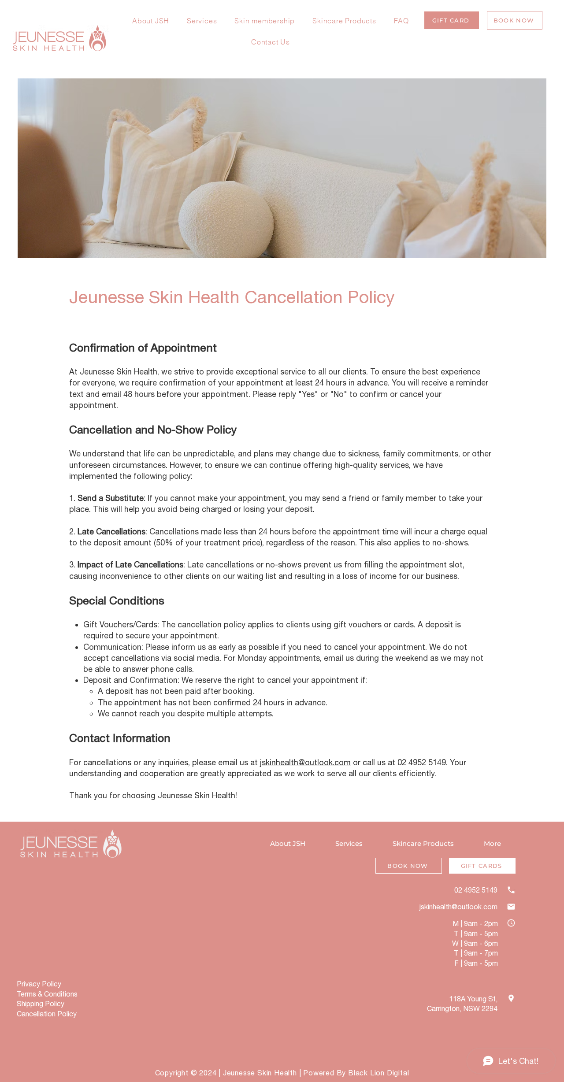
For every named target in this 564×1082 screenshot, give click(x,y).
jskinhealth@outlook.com (305, 762)
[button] (451, 20)
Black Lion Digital (377, 1073)
